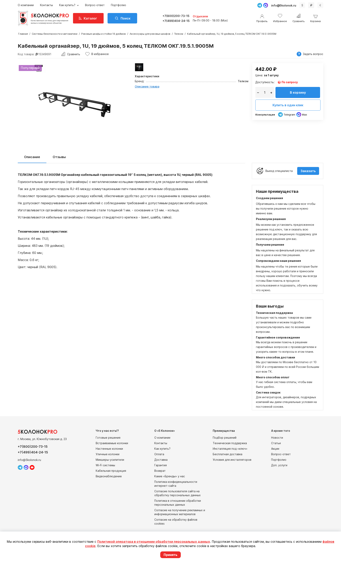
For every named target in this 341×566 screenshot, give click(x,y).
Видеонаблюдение (109, 476)
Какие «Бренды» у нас (169, 476)
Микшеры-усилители (110, 459)
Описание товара (147, 86)
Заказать (308, 171)
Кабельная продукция (111, 470)
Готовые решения (108, 437)
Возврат (160, 470)
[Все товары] (139, 67)
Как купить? (67, 5)
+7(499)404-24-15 (176, 20)
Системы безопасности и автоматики (54, 33)
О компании (26, 5)
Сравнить (73, 54)
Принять (170, 555)
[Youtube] (32, 467)
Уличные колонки (107, 454)
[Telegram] (259, 5)
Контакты (46, 5)
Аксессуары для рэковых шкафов (150, 33)
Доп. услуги (279, 465)
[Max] (265, 5)
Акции (275, 448)
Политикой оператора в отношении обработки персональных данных (153, 542)
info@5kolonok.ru (283, 5)
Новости (277, 437)
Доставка (161, 459)
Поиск (125, 18)
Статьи (276, 443)
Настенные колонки (109, 448)
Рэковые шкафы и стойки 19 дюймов (103, 33)
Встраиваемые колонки (112, 443)
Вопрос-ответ (95, 5)
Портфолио (118, 5)
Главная (23, 33)
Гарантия (160, 465)
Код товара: (26, 54)
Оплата (159, 454)
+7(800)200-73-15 (176, 16)
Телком (178, 33)
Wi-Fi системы (105, 465)
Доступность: (264, 82)
